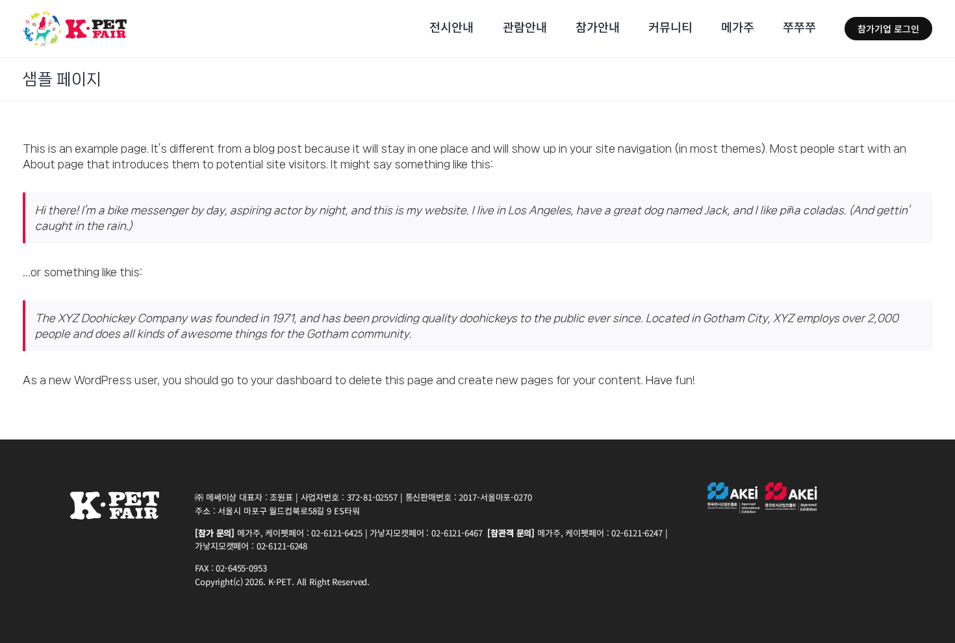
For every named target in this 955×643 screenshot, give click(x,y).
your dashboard (291, 380)
